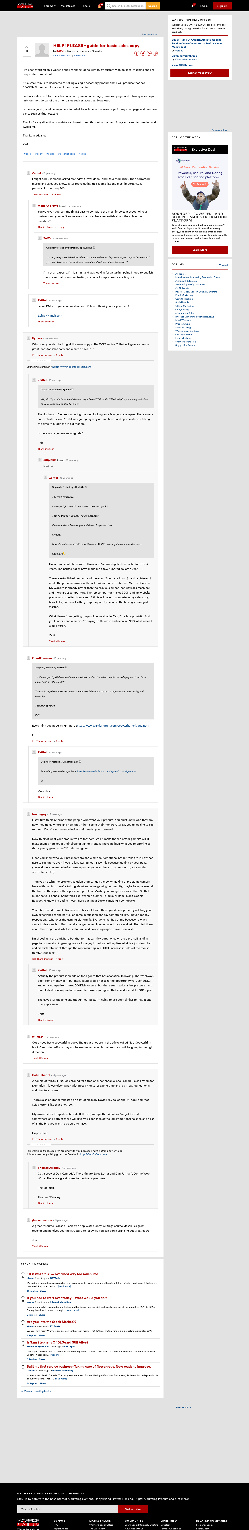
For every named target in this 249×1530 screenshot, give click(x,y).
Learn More (199, 250)
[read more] (64, 1286)
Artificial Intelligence (186, 280)
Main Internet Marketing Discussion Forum (197, 277)
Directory (165, 1524)
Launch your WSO (200, 73)
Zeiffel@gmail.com (50, 315)
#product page (66, 153)
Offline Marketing (184, 305)
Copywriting (182, 309)
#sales (82, 153)
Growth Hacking (184, 298)
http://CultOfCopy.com (93, 1154)
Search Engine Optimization (190, 284)
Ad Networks (182, 288)
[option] (200, 199)
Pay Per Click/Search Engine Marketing (196, 291)
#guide (50, 153)
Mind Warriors (183, 320)
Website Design (183, 327)
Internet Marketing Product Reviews (194, 316)
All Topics (180, 273)
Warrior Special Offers (101, 1524)
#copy (38, 153)
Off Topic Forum (183, 334)
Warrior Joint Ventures (187, 330)
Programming (182, 323)
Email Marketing (184, 295)
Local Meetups (183, 338)
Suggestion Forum (185, 345)
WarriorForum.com (186, 59)
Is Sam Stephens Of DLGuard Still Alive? (57, 1342)
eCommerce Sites (184, 313)
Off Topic (55, 1278)
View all (223, 265)
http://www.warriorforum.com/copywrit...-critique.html (113, 725)
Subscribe (79, 55)
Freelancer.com (204, 1524)
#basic (27, 153)
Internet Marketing (60, 1302)
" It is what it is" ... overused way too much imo (62, 1273)
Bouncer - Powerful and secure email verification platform (199, 217)
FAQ (56, 1524)
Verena (179, 50)
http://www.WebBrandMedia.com (71, 366)
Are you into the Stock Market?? (52, 1321)
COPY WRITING (62, 55)
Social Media (182, 302)
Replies (32, 1291)
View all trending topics (36, 1391)
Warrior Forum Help (186, 341)
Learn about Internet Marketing (141, 1524)
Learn (87, 5)
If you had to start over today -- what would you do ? (67, 1297)
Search (152, 6)
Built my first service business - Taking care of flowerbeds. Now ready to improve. (89, 1366)
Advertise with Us (149, 34)
